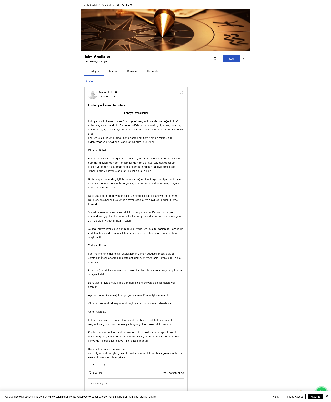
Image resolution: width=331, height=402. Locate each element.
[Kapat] (327, 396)
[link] (94, 71)
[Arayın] (215, 58)
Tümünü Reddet (294, 396)
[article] (136, 240)
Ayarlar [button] (275, 396)
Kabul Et (315, 396)
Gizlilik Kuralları (148, 396)
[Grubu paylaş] (244, 58)
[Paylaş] (182, 92)
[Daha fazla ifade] (102, 365)
